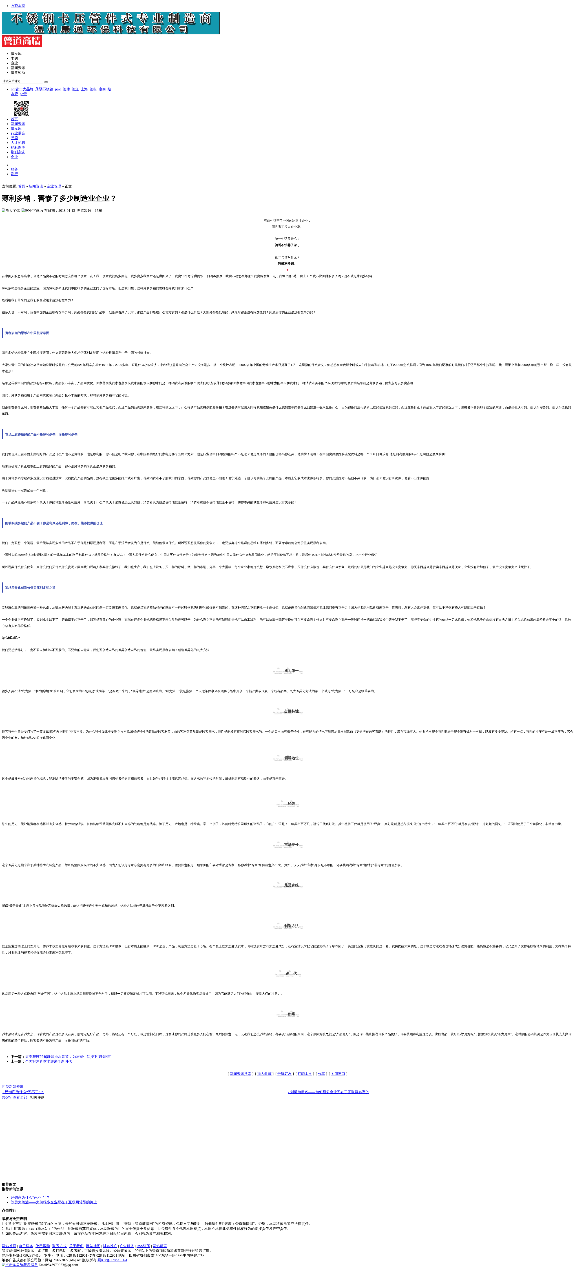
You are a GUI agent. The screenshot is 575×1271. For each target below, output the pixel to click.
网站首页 (9, 1246)
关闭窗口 (338, 1074)
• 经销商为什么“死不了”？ (23, 1092)
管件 (66, 89)
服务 (14, 169)
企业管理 (54, 186)
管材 (93, 89)
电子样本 (26, 1246)
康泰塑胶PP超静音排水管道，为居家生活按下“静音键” (68, 1057)
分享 (321, 1074)
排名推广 (110, 1246)
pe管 (23, 94)
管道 (75, 89)
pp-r (58, 89)
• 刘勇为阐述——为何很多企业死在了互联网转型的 (328, 1092)
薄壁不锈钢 (44, 89)
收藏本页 (18, 6)
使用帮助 (42, 1246)
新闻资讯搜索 (240, 1074)
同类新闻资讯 (12, 1086)
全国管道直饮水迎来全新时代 (48, 1061)
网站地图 (93, 1246)
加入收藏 (264, 1074)
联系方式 (59, 1246)
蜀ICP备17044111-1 (112, 1260)
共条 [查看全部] (15, 1097)
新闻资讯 (36, 186)
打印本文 (305, 1074)
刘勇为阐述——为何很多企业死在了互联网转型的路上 (54, 1202)
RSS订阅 (143, 1246)
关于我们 (76, 1246)
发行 (14, 174)
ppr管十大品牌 (22, 89)
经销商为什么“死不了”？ (30, 1197)
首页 (21, 186)
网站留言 (160, 1246)
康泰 (102, 89)
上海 (84, 89)
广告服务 (127, 1246)
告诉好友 (284, 1074)
